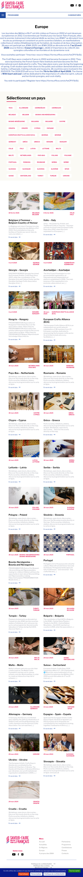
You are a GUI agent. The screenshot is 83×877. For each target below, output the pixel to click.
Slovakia (12, 169)
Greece (37, 142)
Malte (11, 155)
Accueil (42, 842)
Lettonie (45, 148)
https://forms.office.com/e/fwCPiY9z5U (63, 55)
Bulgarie (49, 121)
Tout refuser (23, 874)
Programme (13, 15)
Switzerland (25, 176)
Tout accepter (74, 871)
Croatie (25, 128)
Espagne (50, 128)
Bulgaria (35, 121)
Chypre (62, 121)
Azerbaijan (56, 108)
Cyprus (37, 128)
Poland (55, 155)
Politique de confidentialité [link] (54, 874)
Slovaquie (26, 169)
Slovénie (54, 169)
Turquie (53, 176)
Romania (26, 162)
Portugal (13, 162)
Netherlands (25, 155)
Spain (67, 169)
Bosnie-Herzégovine (17, 121)
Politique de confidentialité (41, 864)
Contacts (65, 853)
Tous (10, 108)
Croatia (12, 128)
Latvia (33, 148)
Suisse (11, 176)
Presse (64, 850)
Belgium (25, 114)
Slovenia (40, 169)
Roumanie (41, 162)
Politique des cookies (42, 866)
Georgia (45, 135)
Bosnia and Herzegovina (45, 114)
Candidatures (74, 15)
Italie (11, 148)
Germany (12, 142)
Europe (42, 850)
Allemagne (23, 108)
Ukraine (66, 176)
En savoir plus (13, 237)
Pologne (67, 155)
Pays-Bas (41, 155)
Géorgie (58, 135)
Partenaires (66, 842)
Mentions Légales (41, 868)
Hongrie (49, 142)
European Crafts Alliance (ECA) (22, 135)
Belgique (12, 114)
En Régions (43, 848)
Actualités (43, 845)
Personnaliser (36, 874)
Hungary (63, 142)
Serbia (54, 162)
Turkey (40, 176)
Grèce (25, 142)
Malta (58, 148)
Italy (22, 148)
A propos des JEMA (46, 853)
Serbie (66, 162)
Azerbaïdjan (40, 108)
